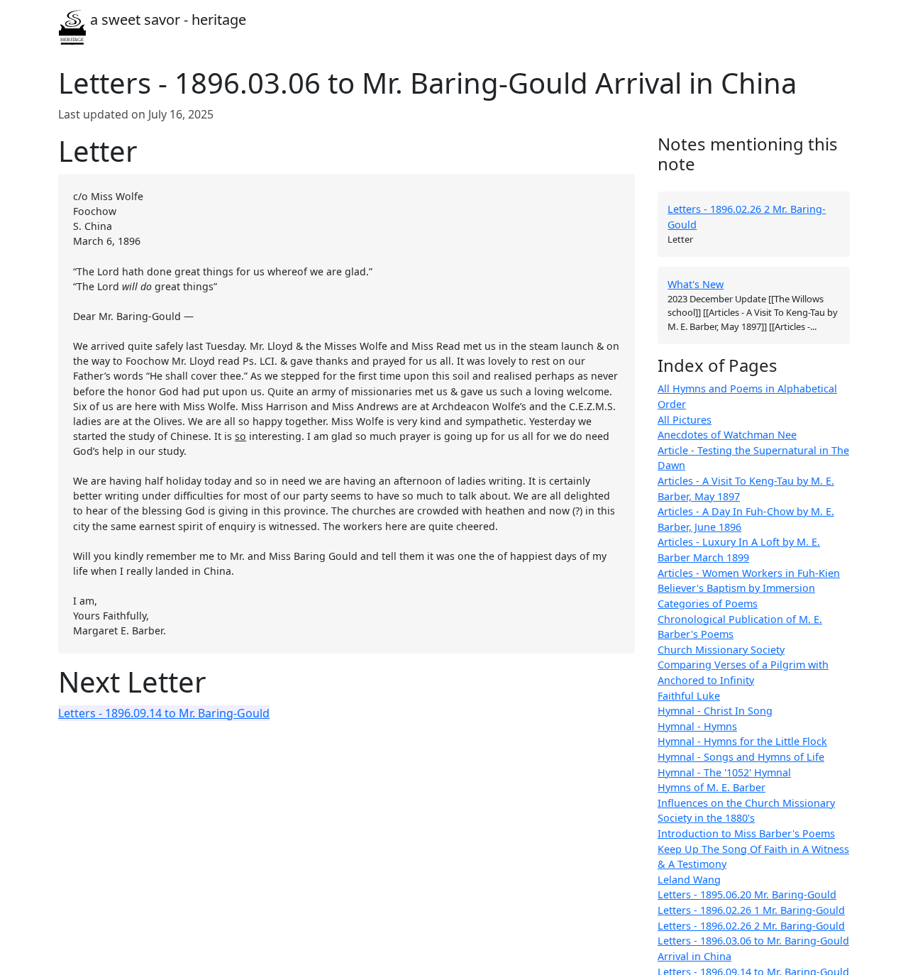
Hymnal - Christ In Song (715, 711)
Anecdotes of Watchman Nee (727, 435)
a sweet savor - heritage (166, 19)
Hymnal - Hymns (697, 726)
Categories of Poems (708, 603)
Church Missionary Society (721, 649)
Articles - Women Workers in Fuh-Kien (749, 573)
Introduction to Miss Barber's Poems (746, 834)
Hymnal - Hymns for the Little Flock (742, 742)
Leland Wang (689, 879)
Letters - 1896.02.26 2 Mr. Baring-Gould (751, 925)
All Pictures (685, 419)
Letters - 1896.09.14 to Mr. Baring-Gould (164, 713)
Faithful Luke (689, 696)
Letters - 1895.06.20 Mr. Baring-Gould (747, 895)
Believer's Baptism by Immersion (736, 588)
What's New (696, 285)
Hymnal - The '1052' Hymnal (724, 772)
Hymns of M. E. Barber (711, 788)
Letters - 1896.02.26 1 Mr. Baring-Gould (751, 911)
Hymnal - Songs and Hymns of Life (741, 757)
